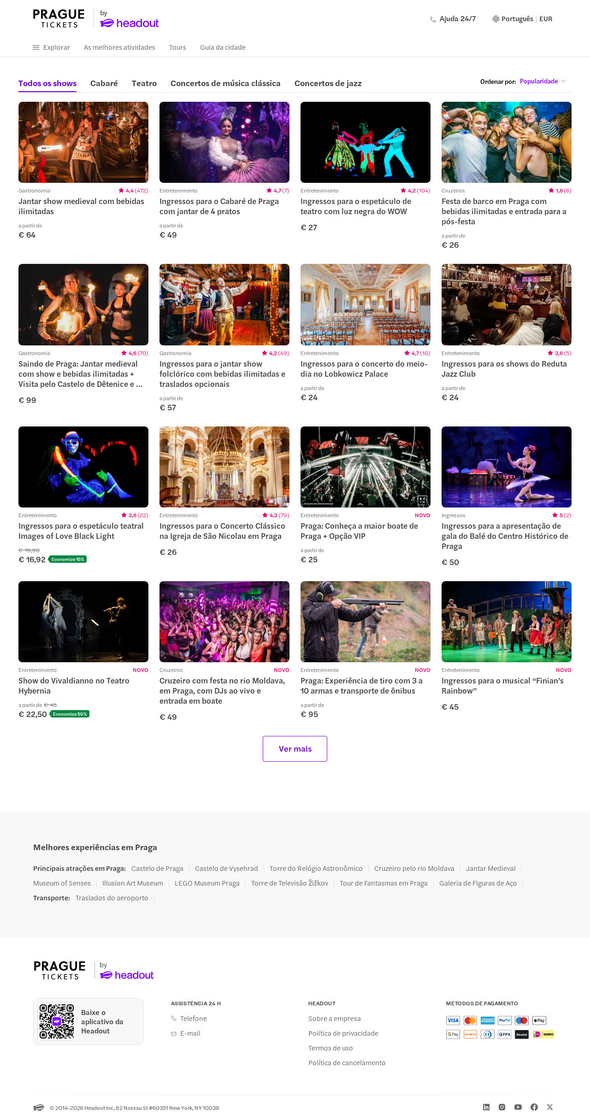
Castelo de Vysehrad (226, 868)
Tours (177, 47)
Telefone (193, 1018)
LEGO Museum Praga (207, 882)
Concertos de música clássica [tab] (226, 82)
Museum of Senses (62, 882)
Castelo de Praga (157, 868)
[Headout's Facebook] (534, 1107)
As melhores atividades (119, 47)
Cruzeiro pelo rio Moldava (414, 868)
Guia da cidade (223, 47)
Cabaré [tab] (104, 82)
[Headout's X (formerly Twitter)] (550, 1107)
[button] (83, 170)
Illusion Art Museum (132, 882)
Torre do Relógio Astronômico (316, 868)
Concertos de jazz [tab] (328, 82)
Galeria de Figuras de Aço (478, 882)
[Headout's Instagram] (502, 1107)
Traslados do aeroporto (112, 897)
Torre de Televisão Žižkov (289, 882)
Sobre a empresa (334, 1018)
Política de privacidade (343, 1033)
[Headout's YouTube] (518, 1107)
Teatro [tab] (144, 82)
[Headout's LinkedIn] (486, 1107)
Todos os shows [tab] (47, 82)
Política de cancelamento (347, 1062)
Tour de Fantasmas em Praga (384, 882)
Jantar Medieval (491, 868)
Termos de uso (330, 1047)
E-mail (190, 1033)
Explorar (56, 47)
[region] (83, 142)
